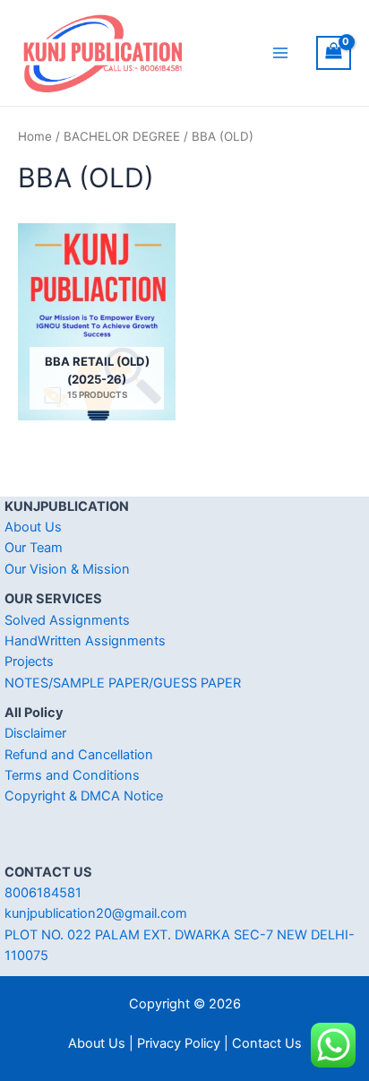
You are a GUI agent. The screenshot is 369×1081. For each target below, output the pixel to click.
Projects (29, 661)
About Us (33, 527)
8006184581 (43, 893)
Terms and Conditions (72, 775)
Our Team (33, 548)
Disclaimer (35, 733)
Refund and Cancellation (78, 755)
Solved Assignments (67, 620)
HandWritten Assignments (85, 641)
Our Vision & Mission (67, 569)
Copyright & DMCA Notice (83, 796)
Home (35, 136)
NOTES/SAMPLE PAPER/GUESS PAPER (122, 683)
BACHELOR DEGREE (122, 136)
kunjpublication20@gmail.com (95, 913)
